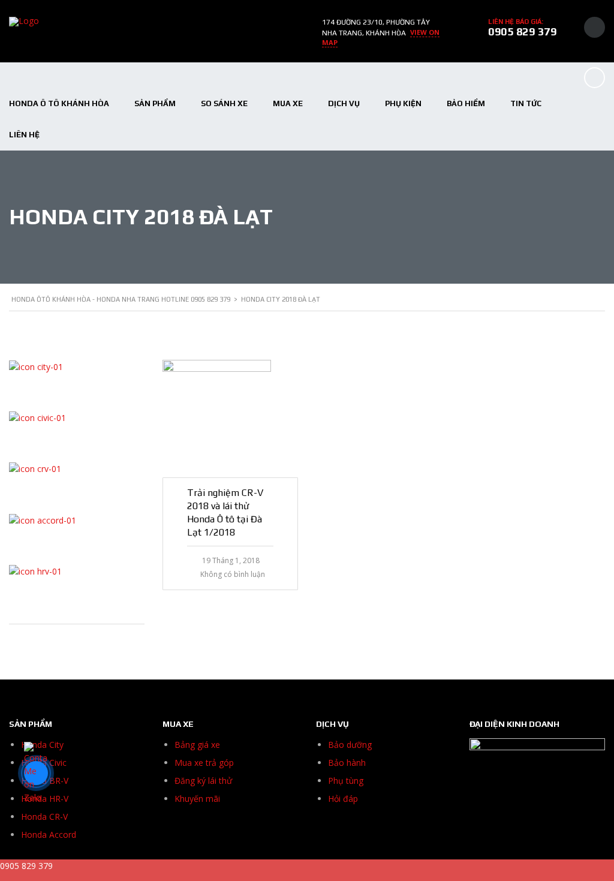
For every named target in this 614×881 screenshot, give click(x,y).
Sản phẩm (155, 103)
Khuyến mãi (197, 798)
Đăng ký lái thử (203, 780)
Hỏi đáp (343, 798)
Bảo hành (347, 762)
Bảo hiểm (466, 103)
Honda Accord (48, 834)
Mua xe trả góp (204, 762)
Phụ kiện (403, 103)
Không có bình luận (232, 574)
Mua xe (288, 103)
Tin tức (525, 103)
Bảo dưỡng (350, 744)
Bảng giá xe (197, 744)
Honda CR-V (44, 816)
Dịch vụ (344, 103)
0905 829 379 (522, 31)
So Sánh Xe (224, 103)
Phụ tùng (345, 780)
